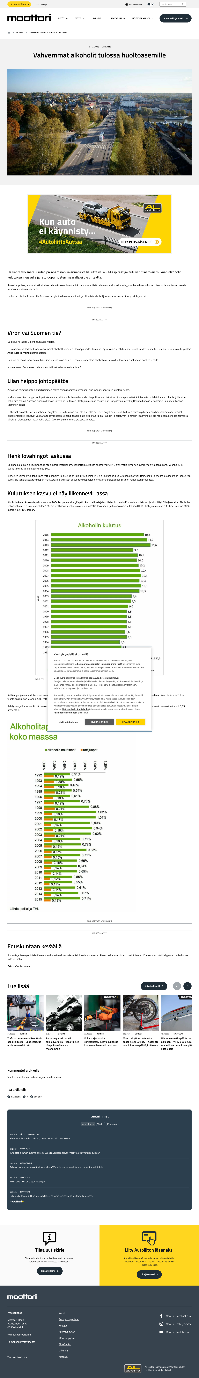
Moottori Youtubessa (177, 1332)
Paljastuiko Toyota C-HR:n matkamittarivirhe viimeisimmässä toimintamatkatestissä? (51, 1196)
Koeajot (63, 1325)
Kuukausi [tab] (112, 1124)
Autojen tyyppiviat (69, 1319)
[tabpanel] (99, 1167)
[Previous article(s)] (177, 986)
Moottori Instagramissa (179, 1324)
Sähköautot (65, 1344)
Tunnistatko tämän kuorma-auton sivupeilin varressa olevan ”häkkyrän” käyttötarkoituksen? (55, 1153)
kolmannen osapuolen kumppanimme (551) (99, 664)
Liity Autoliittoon (18, 4)
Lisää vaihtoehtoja (68, 722)
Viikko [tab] (100, 1124)
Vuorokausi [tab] (88, 1124)
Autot (62, 1313)
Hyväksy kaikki (131, 722)
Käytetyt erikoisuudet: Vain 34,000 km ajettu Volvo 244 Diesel (40, 1138)
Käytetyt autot (67, 1332)
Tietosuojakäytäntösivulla (75, 709)
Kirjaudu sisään (135, 4)
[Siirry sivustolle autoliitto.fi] (132, 1368)
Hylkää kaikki (99, 722)
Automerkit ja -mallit (173, 18)
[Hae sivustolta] (183, 4)
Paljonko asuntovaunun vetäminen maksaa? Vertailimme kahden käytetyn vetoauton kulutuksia (56, 1167)
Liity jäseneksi (148, 1274)
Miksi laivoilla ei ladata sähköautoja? (27, 1181)
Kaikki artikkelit (152, 986)
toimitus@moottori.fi (19, 1334)
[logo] (29, 20)
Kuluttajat (178, 1033)
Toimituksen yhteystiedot (21, 1342)
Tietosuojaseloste (17, 1357)
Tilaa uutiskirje (41, 4)
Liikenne (106, 46)
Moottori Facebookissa (178, 1316)
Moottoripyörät (67, 1338)
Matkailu (63, 1357)
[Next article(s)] (187, 986)
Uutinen (19, 32)
